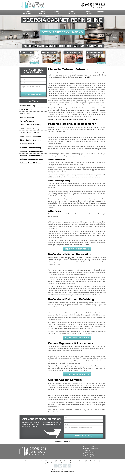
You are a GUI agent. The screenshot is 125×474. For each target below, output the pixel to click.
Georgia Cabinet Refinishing (32, 460)
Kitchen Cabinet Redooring (30, 136)
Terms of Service (70, 463)
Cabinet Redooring (71, 12)
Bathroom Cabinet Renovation (31, 159)
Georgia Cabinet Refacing (62, 460)
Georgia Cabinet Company (49, 463)
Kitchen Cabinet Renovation (30, 140)
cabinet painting (53, 216)
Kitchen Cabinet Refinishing (30, 125)
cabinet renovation (86, 141)
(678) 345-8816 (95, 4)
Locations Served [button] (62, 442)
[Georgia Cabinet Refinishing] (32, 451)
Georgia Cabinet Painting (92, 460)
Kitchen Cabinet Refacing (29, 132)
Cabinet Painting (42, 12)
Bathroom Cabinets (27, 144)
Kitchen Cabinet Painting (29, 129)
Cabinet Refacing (56, 12)
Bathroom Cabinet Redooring (30, 155)
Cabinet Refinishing (27, 12)
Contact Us (100, 12)
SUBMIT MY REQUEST (32, 94)
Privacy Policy (60, 463)
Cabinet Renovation (87, 12)
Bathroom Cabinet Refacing (30, 163)
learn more (34, 63)
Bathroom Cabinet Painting (30, 148)
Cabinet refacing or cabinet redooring (81, 191)
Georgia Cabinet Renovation (77, 460)
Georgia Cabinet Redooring (48, 460)
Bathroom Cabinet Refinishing (31, 151)
